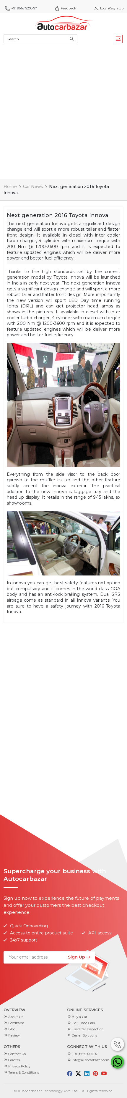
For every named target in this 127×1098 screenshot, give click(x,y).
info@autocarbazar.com (90, 1060)
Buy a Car (79, 1017)
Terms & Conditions (23, 1072)
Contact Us (17, 1054)
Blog (12, 1029)
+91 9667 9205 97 (85, 1054)
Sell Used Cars (83, 1023)
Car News (33, 186)
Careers (14, 1060)
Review (14, 1035)
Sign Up (76, 957)
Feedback (68, 8)
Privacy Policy (19, 1066)
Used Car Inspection (88, 1029)
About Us (15, 1017)
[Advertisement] (63, 113)
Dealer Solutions (84, 1035)
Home (10, 186)
